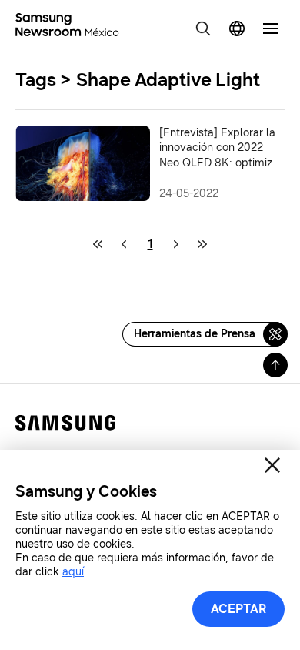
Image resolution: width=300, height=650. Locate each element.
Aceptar (238, 608)
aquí (73, 571)
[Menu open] (271, 28)
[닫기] (272, 465)
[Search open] (203, 28)
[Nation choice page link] (237, 28)
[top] (275, 365)
